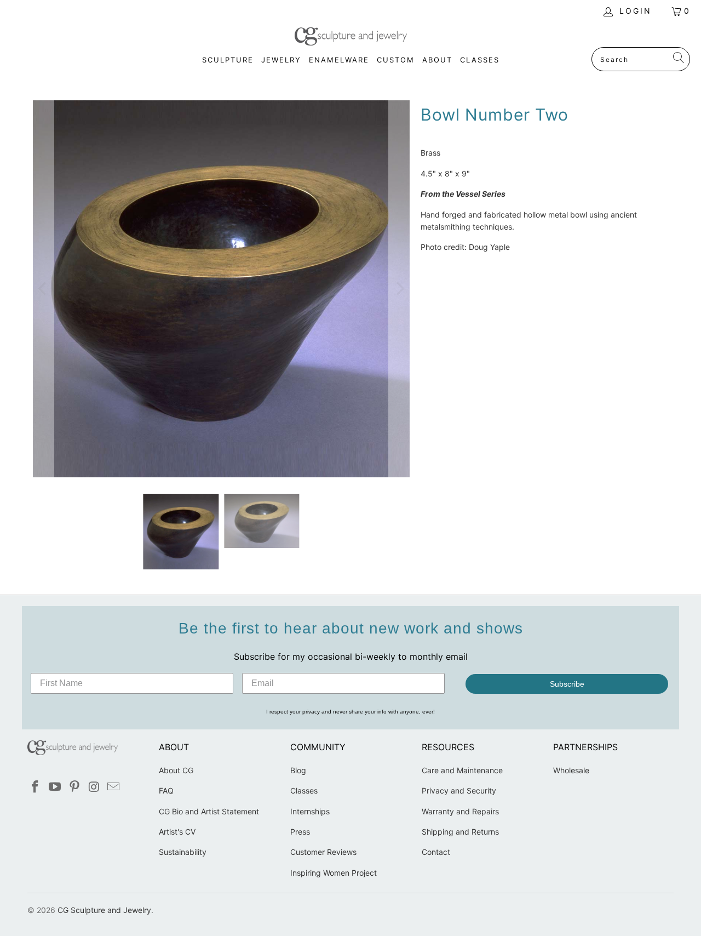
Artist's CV (177, 831)
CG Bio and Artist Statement (209, 811)
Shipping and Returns (460, 831)
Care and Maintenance (462, 770)
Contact (436, 852)
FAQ (166, 790)
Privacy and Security (459, 790)
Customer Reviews (323, 852)
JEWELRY (281, 59)
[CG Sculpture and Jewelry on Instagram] (94, 787)
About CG (176, 770)
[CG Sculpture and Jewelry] (351, 37)
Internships (310, 811)
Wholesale (571, 770)
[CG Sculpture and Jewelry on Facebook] (35, 787)
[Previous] (43, 288)
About (437, 59)
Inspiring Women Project (333, 872)
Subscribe (567, 684)
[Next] (399, 288)
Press (300, 831)
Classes (304, 790)
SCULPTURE (228, 59)
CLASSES (479, 59)
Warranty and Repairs (460, 811)
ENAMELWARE (339, 59)
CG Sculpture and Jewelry (104, 910)
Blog (298, 770)
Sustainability (182, 852)
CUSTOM (396, 59)
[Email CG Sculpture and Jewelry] (114, 787)
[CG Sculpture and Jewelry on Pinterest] (74, 787)
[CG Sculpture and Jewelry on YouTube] (55, 787)
